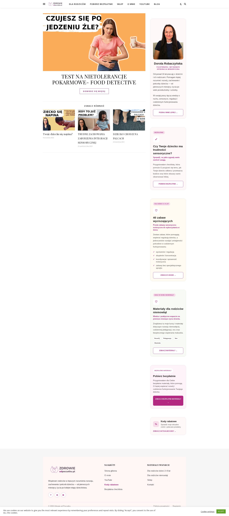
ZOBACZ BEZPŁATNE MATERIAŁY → (168, 400)
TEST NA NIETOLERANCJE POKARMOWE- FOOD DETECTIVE (94, 79)
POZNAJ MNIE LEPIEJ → (168, 112)
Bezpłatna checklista (113, 489)
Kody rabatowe (111, 484)
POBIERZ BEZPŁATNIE (101, 4)
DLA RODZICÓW (77, 4)
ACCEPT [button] (221, 511)
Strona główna (110, 471)
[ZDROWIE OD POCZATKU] (55, 4)
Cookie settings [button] (207, 511)
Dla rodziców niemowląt (157, 475)
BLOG (157, 4)
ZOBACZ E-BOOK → (168, 275)
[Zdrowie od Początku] (62, 469)
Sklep (149, 480)
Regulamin (177, 506)
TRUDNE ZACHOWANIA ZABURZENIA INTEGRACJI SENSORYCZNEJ (93, 138)
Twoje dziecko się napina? (58, 134)
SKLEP (120, 4)
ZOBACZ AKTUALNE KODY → (164, 431)
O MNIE (131, 4)
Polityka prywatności (161, 506)
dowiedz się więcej (94, 91)
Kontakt (150, 484)
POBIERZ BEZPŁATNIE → (168, 184)
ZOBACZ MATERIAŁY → (168, 350)
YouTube (144, 4)
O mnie (107, 475)
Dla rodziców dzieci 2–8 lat (158, 471)
